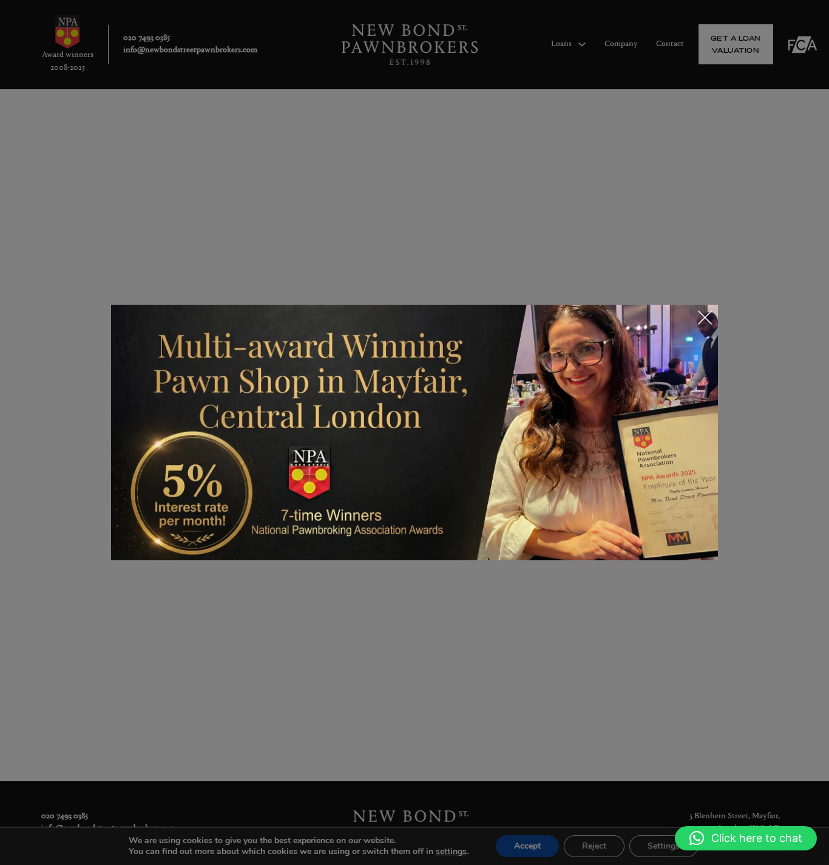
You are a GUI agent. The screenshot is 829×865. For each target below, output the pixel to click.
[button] (746, 838)
